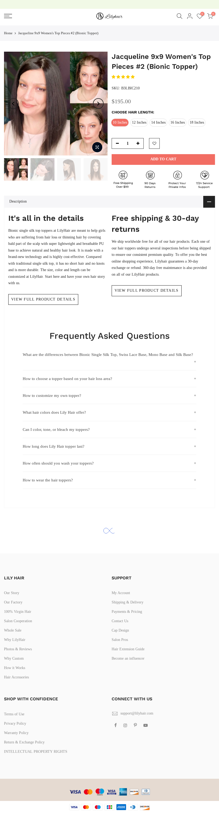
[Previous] (13, 103)
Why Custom (14, 658)
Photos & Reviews (18, 649)
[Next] (98, 103)
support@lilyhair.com (136, 713)
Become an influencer (128, 658)
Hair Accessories (16, 677)
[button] (124, 77)
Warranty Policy (16, 733)
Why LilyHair (14, 640)
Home (8, 33)
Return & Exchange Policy (24, 742)
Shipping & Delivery (127, 602)
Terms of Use (14, 714)
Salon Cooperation (18, 621)
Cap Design (120, 630)
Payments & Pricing (127, 612)
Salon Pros (120, 640)
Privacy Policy (15, 723)
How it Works (14, 668)
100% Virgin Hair (17, 612)
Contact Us (120, 621)
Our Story (11, 593)
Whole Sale (12, 630)
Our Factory (13, 602)
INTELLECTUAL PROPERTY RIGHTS (35, 752)
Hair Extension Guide (128, 649)
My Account (121, 593)
